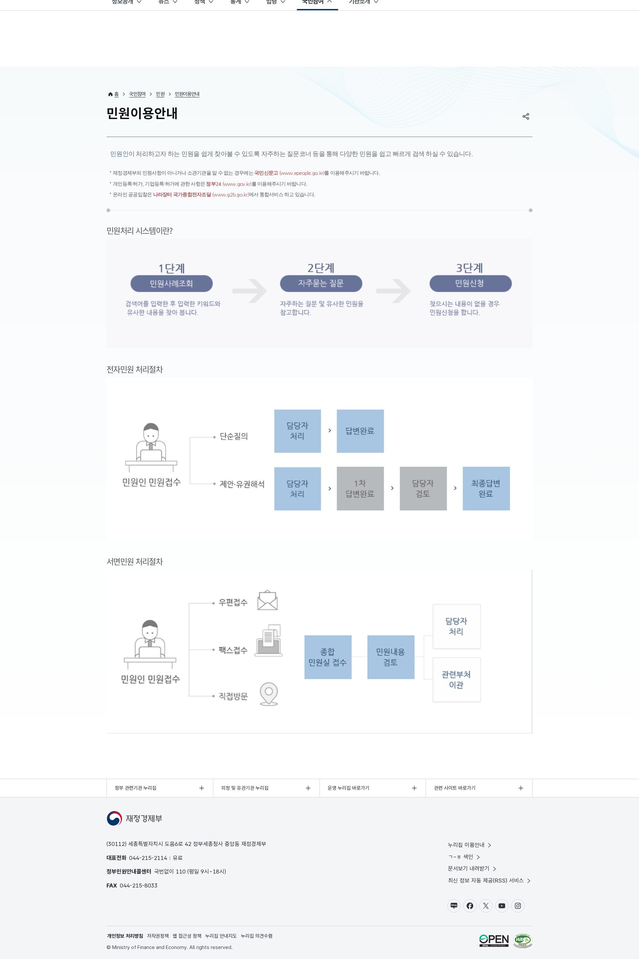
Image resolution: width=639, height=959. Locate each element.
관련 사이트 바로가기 (455, 788)
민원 (160, 94)
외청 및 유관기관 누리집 (245, 788)
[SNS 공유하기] (525, 116)
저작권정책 (158, 936)
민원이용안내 (187, 94)
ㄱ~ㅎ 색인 (460, 857)
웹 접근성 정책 (187, 936)
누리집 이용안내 (466, 845)
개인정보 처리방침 (125, 936)
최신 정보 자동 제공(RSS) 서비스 (486, 880)
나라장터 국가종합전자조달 (201, 194)
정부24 (228, 184)
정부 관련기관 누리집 (135, 788)
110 (181, 871)
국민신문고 (289, 173)
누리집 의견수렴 (257, 936)
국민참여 (137, 94)
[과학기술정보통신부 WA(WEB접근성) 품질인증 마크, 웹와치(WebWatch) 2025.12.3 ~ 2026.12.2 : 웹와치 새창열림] (522, 941)
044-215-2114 (148, 858)
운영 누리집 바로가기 (348, 788)
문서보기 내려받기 (469, 868)
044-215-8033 (139, 885)
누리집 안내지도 (221, 936)
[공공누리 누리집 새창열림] (494, 941)
